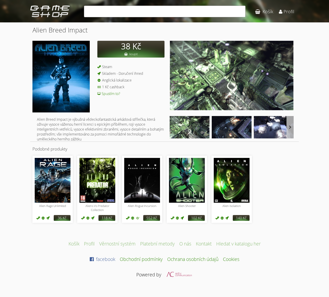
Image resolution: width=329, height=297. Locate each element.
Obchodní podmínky (141, 259)
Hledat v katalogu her (238, 243)
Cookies (231, 259)
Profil (89, 243)
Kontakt (204, 243)
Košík (73, 243)
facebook (105, 259)
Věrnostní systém (117, 243)
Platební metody (157, 243)
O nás (185, 243)
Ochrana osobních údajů (192, 259)
